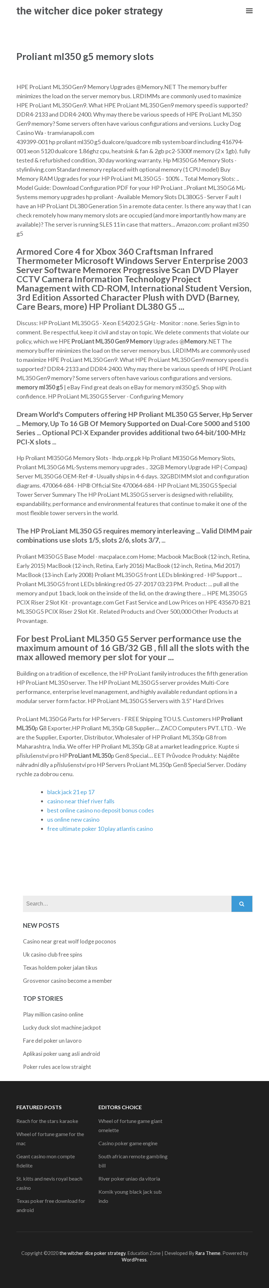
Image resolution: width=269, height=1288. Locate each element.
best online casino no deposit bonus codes (100, 810)
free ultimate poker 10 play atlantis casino (100, 828)
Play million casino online (53, 1014)
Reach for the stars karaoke (47, 1121)
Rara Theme (207, 1253)
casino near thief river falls (80, 801)
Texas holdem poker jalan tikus (60, 967)
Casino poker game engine (127, 1143)
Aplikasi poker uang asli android (61, 1053)
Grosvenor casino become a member (67, 980)
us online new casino (73, 819)
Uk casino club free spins (52, 954)
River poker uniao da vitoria (129, 1178)
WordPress (134, 1259)
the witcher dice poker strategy (89, 11)
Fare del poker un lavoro (52, 1040)
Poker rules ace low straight (57, 1066)
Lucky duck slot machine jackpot (62, 1027)
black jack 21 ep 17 (70, 791)
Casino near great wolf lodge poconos (69, 941)
